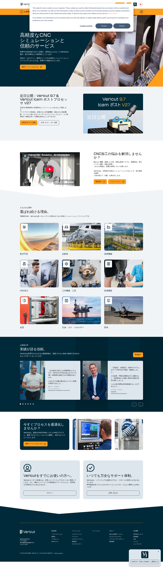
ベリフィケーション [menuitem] (57, 534)
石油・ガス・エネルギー (73, 327)
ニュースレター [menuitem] (137, 544)
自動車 (65, 253)
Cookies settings (86, 26)
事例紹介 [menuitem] (74, 541)
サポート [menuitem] (111, 531)
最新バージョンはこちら (30, 67)
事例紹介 (138, 355)
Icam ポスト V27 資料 (49, 123)
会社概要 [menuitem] (135, 531)
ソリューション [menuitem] (76, 531)
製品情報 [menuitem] (54, 531)
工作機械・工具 (69, 290)
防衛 (106, 327)
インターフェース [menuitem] (77, 534)
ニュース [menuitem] (135, 541)
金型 (22, 327)
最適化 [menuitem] (53, 536)
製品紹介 (99, 181)
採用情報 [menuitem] (135, 536)
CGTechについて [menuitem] (138, 534)
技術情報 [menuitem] (111, 541)
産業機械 (108, 253)
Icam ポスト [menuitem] (55, 541)
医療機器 (108, 290)
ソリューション (115, 181)
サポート (50, 493)
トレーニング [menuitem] (96, 531)
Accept (104, 26)
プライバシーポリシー (58, 553)
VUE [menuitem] (134, 539)
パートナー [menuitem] (75, 536)
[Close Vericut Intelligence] (158, 551)
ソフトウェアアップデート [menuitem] (116, 539)
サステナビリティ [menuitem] (77, 544)
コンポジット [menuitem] (55, 539)
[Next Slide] (141, 404)
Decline (122, 26)
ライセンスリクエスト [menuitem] (115, 536)
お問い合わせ (113, 493)
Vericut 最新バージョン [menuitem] (116, 534)
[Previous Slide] (134, 404)
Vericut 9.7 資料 (29, 123)
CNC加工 (24, 290)
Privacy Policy (112, 13)
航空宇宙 (24, 253)
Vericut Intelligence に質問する (145, 562)
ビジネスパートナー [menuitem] (77, 539)
